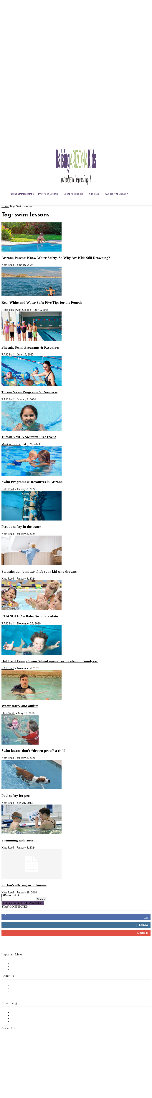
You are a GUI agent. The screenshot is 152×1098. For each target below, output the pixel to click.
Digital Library (21, 966)
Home (5, 206)
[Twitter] (5, 1081)
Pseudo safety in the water (21, 526)
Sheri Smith (8, 713)
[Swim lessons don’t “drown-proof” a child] (20, 743)
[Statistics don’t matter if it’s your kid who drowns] (31, 564)
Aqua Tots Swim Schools (16, 309)
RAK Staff (7, 354)
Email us (15, 1047)
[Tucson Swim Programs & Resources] (31, 385)
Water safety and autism (19, 706)
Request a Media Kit (25, 1015)
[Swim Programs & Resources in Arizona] (31, 474)
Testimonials (19, 1012)
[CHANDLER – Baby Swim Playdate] (31, 609)
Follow (143, 925)
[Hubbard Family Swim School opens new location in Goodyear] (31, 654)
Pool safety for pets (15, 795)
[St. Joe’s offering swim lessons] (31, 878)
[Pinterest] (33, 1072)
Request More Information (29, 1021)
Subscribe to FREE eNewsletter (32, 963)
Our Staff (17, 985)
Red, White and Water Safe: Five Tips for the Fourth (41, 302)
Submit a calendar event (27, 997)
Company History (23, 988)
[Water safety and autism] (31, 698)
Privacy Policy (20, 969)
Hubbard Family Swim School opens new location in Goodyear (49, 661)
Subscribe (142, 932)
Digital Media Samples (26, 1018)
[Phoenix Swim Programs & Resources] (31, 340)
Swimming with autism (19, 840)
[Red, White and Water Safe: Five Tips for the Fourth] (31, 295)
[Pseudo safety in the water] (31, 519)
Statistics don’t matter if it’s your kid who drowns (39, 571)
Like (146, 917)
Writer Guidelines (22, 994)
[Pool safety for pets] (31, 788)
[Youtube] (14, 1081)
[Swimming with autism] (31, 833)
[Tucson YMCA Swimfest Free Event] (31, 430)
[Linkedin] (23, 1072)
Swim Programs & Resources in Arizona (32, 482)
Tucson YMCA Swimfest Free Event (28, 437)
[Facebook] (5, 1072)
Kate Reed (7, 264)
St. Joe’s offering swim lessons (24, 885)
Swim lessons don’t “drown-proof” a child (33, 751)
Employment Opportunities (29, 991)
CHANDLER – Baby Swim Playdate (29, 616)
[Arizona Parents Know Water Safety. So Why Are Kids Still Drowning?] (31, 250)
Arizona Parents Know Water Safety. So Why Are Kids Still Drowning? (55, 258)
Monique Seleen (11, 444)
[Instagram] (14, 1072)
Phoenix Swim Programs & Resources (30, 347)
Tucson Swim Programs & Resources (29, 392)
